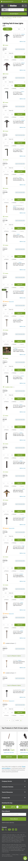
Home (3, 17)
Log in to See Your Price (9, 752)
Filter (7, 29)
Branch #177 (11, 700)
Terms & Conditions (6, 854)
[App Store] (7, 806)
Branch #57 (11, 301)
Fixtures (19, 17)
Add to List (22, 41)
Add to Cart (19, 56)
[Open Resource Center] (25, 858)
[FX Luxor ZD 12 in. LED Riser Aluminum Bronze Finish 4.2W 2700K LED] (9, 736)
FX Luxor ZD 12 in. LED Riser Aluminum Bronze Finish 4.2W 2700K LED (8, 744)
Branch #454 (11, 528)
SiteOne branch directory (8, 822)
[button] (7, 1)
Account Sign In (14, 13)
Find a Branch (6, 811)
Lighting (14, 17)
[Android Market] (20, 806)
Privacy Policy (15, 854)
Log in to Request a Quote (14, 655)
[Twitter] (6, 830)
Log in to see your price (20, 49)
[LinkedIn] (13, 830)
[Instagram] (16, 830)
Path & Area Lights (6, 18)
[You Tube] (10, 830)
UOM (5, 53)
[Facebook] (3, 830)
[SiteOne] (12, 6)
